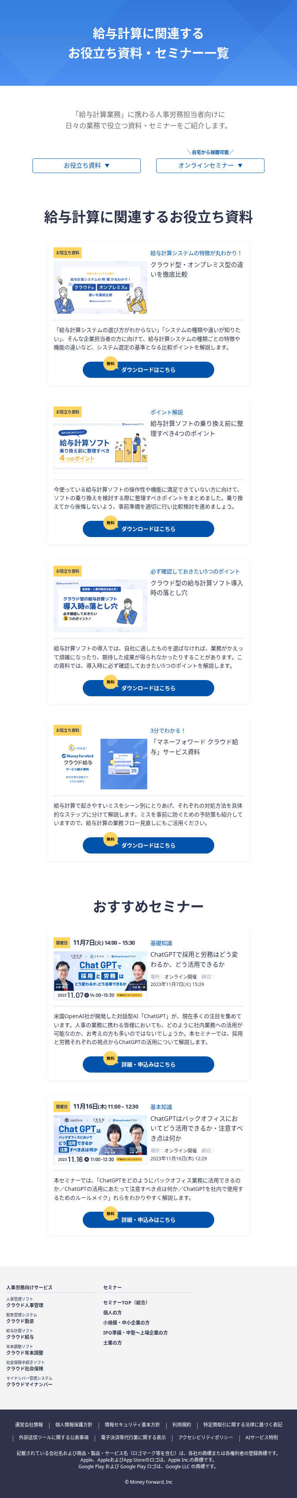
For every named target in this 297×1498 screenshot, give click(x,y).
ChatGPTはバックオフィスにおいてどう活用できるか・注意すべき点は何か (196, 1128)
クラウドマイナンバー (29, 1382)
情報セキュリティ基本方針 (132, 1425)
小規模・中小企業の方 (126, 1322)
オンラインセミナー (210, 165)
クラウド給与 (20, 1334)
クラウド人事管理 (24, 1302)
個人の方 (112, 1312)
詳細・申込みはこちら (148, 1064)
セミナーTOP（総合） (126, 1302)
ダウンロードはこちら (148, 369)
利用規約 (181, 1425)
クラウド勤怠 (21, 1318)
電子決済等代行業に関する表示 (133, 1438)
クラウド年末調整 (24, 1350)
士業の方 (112, 1343)
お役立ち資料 (86, 165)
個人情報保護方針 (73, 1425)
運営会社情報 (29, 1425)
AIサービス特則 (262, 1438)
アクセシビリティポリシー (205, 1438)
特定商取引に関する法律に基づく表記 (242, 1425)
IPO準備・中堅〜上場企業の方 (135, 1333)
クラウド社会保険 (25, 1366)
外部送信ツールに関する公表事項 (54, 1438)
